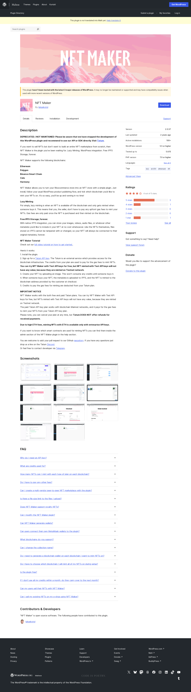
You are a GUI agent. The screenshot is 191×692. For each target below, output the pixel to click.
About (13, 649)
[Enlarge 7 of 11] (48, 406)
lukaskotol (43, 107)
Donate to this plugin (136, 271)
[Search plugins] (38, 29)
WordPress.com (156, 649)
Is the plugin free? (28, 572)
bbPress (153, 657)
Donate (118, 657)
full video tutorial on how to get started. (53, 244)
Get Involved (119, 649)
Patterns (48, 661)
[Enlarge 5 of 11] (81, 387)
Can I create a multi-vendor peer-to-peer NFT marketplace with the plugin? (56, 490)
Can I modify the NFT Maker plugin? (37, 515)
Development (72, 118)
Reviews (39, 118)
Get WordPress (179, 4)
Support (167, 118)
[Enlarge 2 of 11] (81, 366)
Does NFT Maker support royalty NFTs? (39, 507)
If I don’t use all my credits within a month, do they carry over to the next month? (59, 580)
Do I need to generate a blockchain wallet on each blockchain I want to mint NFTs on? (62, 556)
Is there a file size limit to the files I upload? (41, 498)
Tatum (100, 140)
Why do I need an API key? (33, 458)
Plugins (48, 657)
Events (117, 653)
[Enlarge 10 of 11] (48, 426)
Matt (152, 653)
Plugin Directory (17, 13)
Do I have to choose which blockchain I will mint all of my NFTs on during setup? (59, 564)
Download (164, 105)
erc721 (153, 169)
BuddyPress (155, 661)
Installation (55, 118)
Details (26, 118)
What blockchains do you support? (37, 539)
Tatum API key (42, 258)
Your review (131, 223)
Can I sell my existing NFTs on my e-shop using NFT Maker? (49, 596)
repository (78, 340)
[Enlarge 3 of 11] (114, 366)
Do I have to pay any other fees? (36, 482)
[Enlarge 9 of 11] (114, 406)
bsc (147, 169)
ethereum (162, 169)
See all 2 (167, 163)
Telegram (60, 348)
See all (168, 223)
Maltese (38, 676)
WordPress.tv (86, 661)
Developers (85, 657)
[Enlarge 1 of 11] (48, 366)
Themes (48, 653)
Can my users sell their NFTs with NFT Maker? (42, 588)
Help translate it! (114, 20)
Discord (50, 344)
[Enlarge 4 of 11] (48, 387)
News (12, 653)
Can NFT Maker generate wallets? (36, 523)
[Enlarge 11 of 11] (81, 426)
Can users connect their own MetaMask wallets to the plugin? (50, 531)
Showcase (49, 649)
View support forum (135, 245)
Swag (117, 661)
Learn (82, 649)
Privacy (13, 661)
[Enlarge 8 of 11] (81, 406)
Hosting (13, 657)
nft (169, 169)
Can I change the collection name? (36, 547)
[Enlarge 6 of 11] (114, 387)
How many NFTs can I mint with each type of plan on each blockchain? (54, 474)
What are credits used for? (33, 466)
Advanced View (133, 176)
